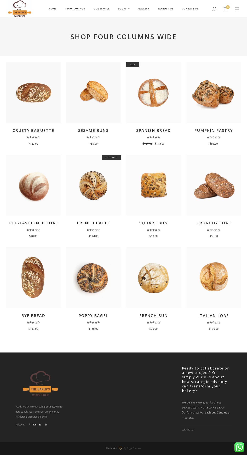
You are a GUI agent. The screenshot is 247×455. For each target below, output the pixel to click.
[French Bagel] (93, 185)
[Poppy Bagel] (93, 277)
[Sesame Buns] (93, 92)
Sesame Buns (93, 130)
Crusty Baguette (33, 130)
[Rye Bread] (33, 277)
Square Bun (153, 222)
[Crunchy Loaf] (214, 185)
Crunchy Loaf (214, 222)
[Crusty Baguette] (33, 92)
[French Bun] (153, 277)
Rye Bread (33, 315)
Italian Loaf (213, 315)
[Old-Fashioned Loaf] (33, 185)
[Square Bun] (153, 185)
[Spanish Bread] (153, 92)
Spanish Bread (153, 130)
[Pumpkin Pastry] (214, 92)
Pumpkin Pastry (213, 130)
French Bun (153, 315)
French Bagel (93, 222)
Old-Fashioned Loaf (33, 222)
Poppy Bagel (93, 315)
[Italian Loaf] (214, 277)
